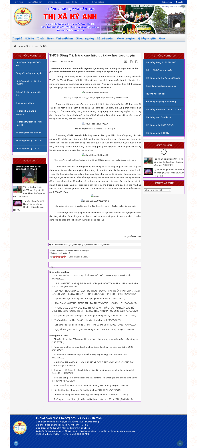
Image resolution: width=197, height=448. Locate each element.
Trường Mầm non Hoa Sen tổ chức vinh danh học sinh (80, 320)
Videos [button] (85, 2)
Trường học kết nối (155, 93)
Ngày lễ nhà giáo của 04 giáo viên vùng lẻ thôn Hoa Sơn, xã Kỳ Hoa (87, 329)
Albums (162, 38)
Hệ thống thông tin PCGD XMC (161, 62)
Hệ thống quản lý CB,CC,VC (159, 125)
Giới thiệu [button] (19, 2)
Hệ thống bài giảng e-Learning (161, 101)
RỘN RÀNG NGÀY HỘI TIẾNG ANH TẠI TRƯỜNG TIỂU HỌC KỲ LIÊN (88, 303)
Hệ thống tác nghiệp (147, 38)
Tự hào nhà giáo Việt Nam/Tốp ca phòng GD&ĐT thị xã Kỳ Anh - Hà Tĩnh (169, 172)
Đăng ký (179, 2)
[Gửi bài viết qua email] (126, 61)
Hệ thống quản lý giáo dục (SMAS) (163, 78)
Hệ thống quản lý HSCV (157, 133)
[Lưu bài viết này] (137, 61)
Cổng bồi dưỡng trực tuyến (159, 70)
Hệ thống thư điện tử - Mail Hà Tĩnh (163, 109)
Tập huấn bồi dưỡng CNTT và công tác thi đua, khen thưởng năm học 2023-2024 (168, 162)
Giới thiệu (29, 38)
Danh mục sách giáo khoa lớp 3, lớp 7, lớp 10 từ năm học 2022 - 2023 (88, 324)
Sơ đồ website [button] (98, 2)
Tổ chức (40, 38)
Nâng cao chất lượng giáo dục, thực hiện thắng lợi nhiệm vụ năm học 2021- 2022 (93, 347)
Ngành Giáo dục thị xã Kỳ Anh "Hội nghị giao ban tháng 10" (83, 298)
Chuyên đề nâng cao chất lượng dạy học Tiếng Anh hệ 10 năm (84, 394)
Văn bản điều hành (64, 38)
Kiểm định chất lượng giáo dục (161, 86)
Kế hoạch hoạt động (85, 38)
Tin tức (50, 38)
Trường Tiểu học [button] (54, 2)
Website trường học (126, 38)
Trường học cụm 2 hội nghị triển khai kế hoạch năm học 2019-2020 (86, 399)
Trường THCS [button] (71, 2)
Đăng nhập (167, 2)
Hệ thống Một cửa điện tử (158, 117)
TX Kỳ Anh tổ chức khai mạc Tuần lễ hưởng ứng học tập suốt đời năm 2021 (90, 354)
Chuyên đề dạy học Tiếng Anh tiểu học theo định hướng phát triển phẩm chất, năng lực (96, 339)
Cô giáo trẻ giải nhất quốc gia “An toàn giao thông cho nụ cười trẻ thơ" (88, 315)
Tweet (52, 267)
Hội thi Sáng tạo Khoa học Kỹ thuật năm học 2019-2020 (81, 390)
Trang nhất (17, 38)
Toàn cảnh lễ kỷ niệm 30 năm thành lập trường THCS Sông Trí (84, 385)
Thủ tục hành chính (105, 38)
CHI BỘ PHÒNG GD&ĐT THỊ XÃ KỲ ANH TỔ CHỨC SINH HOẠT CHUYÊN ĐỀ (92, 275)
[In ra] (131, 61)
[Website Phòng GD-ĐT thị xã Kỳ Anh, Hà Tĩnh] (23, 16)
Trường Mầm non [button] (34, 2)
